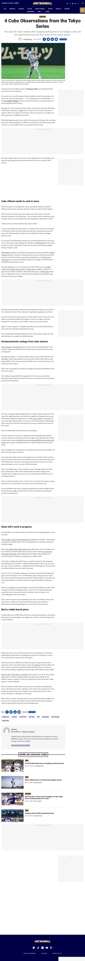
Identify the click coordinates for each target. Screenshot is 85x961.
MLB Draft (21, 8)
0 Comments (63, 39)
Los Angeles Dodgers (11, 101)
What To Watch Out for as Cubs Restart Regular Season (43, 780)
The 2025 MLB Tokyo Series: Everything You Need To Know (44, 763)
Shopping (66, 8)
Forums (47, 11)
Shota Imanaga (6, 347)
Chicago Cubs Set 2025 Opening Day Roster (39, 813)
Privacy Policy (57, 953)
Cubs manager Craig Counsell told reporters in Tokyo (18, 540)
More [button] (39, 11)
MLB (5, 8)
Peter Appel (38, 801)
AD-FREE (82, 10)
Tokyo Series (5, 720)
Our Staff (44, 953)
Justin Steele (18, 347)
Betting (50, 8)
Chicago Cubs (32, 89)
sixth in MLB (37, 419)
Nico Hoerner (36, 665)
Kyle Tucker (31, 269)
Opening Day (45, 716)
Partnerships (30, 11)
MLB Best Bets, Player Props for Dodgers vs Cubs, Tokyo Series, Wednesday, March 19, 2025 (44, 797)
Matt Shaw (45, 272)
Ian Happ (12, 269)
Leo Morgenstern (39, 766)
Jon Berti (48, 267)
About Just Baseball (29, 953)
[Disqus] (42, 908)
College (30, 8)
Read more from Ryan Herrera (20, 745)
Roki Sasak (39, 243)
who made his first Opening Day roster (18, 549)
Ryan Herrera (28, 39)
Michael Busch (6, 253)
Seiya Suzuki (20, 269)
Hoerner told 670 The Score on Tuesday (14, 675)
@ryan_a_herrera (28, 732)
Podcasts (58, 8)
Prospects (12, 8)
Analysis (42, 16)
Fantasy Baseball (40, 8)
